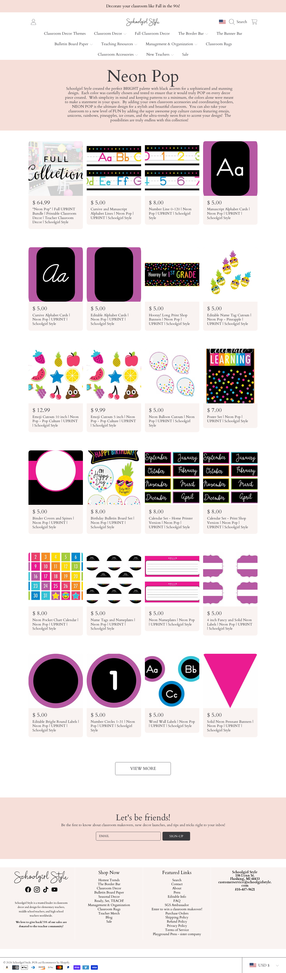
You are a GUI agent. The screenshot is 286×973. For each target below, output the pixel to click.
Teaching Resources (117, 44)
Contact (177, 884)
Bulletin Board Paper (71, 44)
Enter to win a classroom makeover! (177, 909)
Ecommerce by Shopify (55, 962)
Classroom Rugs (109, 909)
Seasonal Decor (109, 897)
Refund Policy (177, 922)
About (177, 889)
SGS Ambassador (177, 905)
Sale (109, 922)
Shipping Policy (177, 918)
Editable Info (177, 897)
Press (177, 893)
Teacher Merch (109, 913)
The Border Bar (191, 33)
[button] (239, 22)
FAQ (176, 901)
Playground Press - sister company (177, 934)
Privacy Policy (177, 926)
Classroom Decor (108, 33)
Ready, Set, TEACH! (109, 901)
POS (34, 962)
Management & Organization (170, 44)
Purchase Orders (176, 913)
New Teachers (158, 54)
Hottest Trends (109, 880)
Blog (109, 918)
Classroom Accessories (116, 54)
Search (177, 880)
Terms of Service (177, 930)
